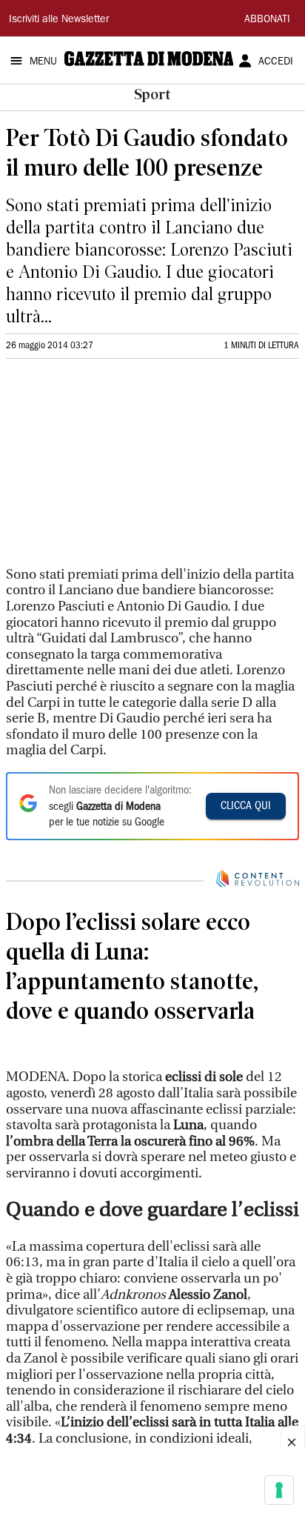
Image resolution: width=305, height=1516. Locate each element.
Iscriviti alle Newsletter (59, 20)
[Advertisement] (117, 469)
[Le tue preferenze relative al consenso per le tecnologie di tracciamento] (279, 1490)
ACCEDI (275, 62)
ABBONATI (267, 20)
